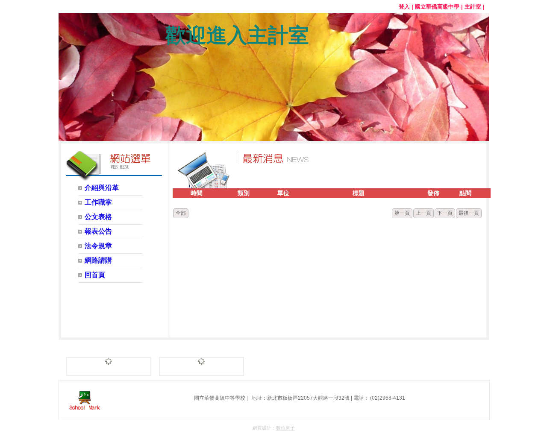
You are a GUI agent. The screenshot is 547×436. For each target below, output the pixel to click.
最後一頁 (469, 213)
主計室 (473, 6)
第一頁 (402, 213)
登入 (404, 6)
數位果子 (285, 427)
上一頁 (423, 213)
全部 (181, 213)
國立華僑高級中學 (437, 6)
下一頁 (445, 213)
